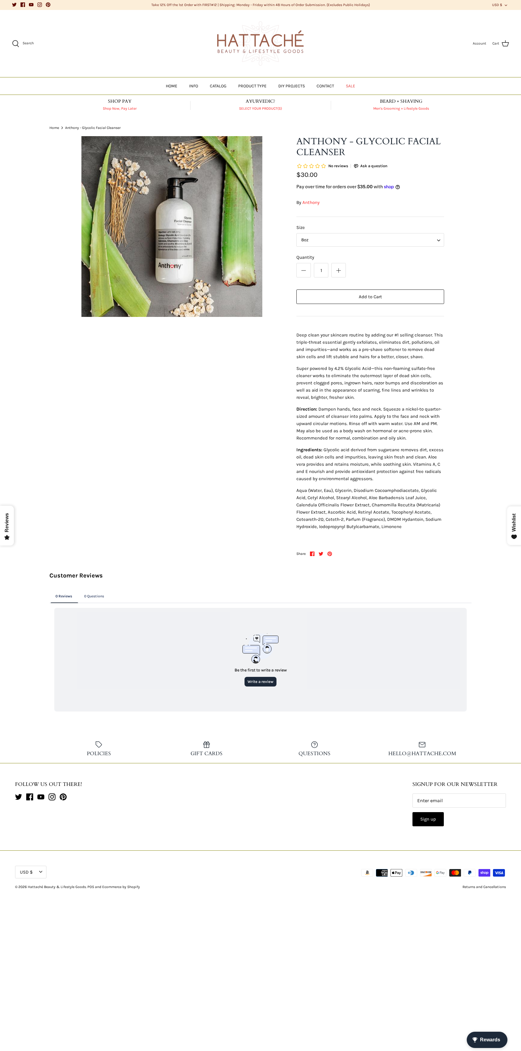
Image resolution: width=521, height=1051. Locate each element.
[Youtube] (31, 4)
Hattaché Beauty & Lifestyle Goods (57, 887)
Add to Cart (370, 296)
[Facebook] (23, 4)
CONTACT (325, 86)
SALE (350, 86)
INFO (193, 86)
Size (300, 227)
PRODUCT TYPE (252, 86)
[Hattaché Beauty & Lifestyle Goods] (260, 43)
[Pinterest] (48, 4)
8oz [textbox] (304, 239)
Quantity (305, 257)
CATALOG (218, 86)
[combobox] (370, 240)
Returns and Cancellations (484, 887)
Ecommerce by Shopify (121, 887)
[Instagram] (39, 4)
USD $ (497, 5)
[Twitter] (14, 4)
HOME (171, 86)
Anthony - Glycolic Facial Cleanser (93, 127)
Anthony (311, 202)
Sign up (428, 819)
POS (90, 887)
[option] (172, 226)
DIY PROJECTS (291, 86)
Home (54, 127)
